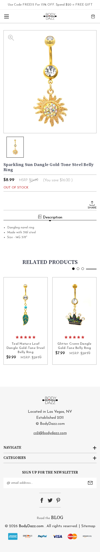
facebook (41, 500)
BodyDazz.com (31, 526)
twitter (50, 500)
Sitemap (88, 526)
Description (52, 217)
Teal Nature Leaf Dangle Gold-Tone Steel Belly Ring (26, 348)
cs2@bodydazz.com (50, 433)
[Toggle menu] (6, 16)
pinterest (58, 500)
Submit (90, 483)
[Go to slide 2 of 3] (78, 268)
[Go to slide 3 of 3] (82, 268)
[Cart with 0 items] (93, 16)
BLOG (57, 518)
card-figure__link (25, 305)
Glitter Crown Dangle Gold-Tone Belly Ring (74, 346)
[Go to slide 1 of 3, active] (73, 268)
